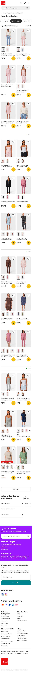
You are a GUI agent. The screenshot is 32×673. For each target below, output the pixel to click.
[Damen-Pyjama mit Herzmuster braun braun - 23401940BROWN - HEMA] (3, 277)
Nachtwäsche (16, 21)
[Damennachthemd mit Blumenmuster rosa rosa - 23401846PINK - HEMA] (12, 234)
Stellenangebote (6, 636)
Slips (6, 21)
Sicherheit (4, 646)
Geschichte (4, 631)
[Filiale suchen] (28, 536)
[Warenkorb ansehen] (25, 3)
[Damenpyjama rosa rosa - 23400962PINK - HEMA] (7, 197)
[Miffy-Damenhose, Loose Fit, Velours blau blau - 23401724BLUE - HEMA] (3, 50)
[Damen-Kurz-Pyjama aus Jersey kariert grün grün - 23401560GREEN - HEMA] (11, 467)
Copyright (10, 653)
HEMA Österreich (22, 640)
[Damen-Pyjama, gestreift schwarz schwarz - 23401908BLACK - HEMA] (18, 234)
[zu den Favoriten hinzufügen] (13, 31)
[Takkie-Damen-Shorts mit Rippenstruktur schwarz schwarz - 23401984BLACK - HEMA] (18, 161)
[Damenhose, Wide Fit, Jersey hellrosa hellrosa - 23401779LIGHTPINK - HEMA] (18, 86)
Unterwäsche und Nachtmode (12, 13)
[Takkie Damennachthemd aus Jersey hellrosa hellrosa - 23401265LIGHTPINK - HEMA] (22, 430)
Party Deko (4, 623)
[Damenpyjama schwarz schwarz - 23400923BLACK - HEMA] (3, 197)
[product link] (8, 37)
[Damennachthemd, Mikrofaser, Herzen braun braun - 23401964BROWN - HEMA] (7, 234)
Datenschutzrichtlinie (18, 651)
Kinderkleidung (5, 618)
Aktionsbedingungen (7, 641)
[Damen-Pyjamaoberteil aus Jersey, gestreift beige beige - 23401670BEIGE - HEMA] (22, 467)
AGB (27, 651)
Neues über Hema (6, 634)
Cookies (3, 653)
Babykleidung (5, 616)
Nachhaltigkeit (5, 638)
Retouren (5, 547)
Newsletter (20, 616)
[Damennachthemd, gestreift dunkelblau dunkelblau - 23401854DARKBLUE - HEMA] (18, 314)
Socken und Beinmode (8, 509)
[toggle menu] (29, 3)
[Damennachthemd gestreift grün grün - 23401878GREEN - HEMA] (22, 314)
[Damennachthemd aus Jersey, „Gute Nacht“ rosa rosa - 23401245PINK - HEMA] (26, 430)
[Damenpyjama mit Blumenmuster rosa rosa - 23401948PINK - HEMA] (7, 277)
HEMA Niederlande (22, 633)
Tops (25, 21)
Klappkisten (4, 626)
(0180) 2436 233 (6, 556)
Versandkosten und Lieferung (11, 544)
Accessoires (4, 514)
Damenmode (5, 503)
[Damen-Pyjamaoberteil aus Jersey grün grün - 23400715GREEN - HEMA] (18, 467)
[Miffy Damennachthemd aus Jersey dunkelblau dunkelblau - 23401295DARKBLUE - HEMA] (18, 430)
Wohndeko (4, 621)
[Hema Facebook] (3, 594)
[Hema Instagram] (6, 594)
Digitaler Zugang (6, 651)
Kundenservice (5, 643)
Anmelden (16, 583)
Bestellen (5, 549)
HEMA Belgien (21, 635)
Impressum (18, 653)
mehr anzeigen (26, 497)
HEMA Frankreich (22, 638)
